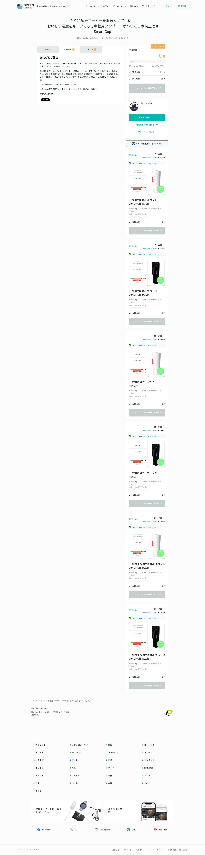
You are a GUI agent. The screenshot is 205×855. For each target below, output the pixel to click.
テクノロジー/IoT (110, 38)
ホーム (47, 49)
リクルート (127, 850)
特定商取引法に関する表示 (147, 125)
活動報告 (69, 49)
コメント (90, 49)
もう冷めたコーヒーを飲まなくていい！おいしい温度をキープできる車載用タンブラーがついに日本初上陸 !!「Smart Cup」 (102, 26)
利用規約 (139, 850)
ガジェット (95, 38)
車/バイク (124, 38)
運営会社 (35, 715)
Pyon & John (83, 38)
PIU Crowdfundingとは (40, 712)
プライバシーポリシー (147, 132)
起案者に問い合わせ (147, 117)
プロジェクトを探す (61, 712)
